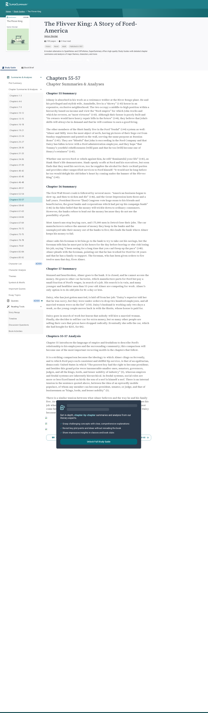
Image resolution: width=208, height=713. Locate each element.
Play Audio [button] (77, 60)
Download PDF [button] (56, 60)
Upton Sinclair (51, 36)
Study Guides (19, 11)
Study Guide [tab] (10, 67)
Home (8, 11)
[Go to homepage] (17, 4)
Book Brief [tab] (29, 67)
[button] (88, 60)
